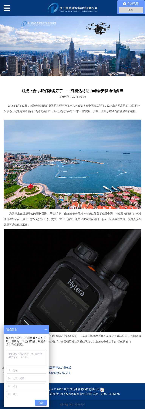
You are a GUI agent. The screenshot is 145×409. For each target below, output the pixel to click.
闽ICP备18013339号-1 (72, 404)
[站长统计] (102, 389)
